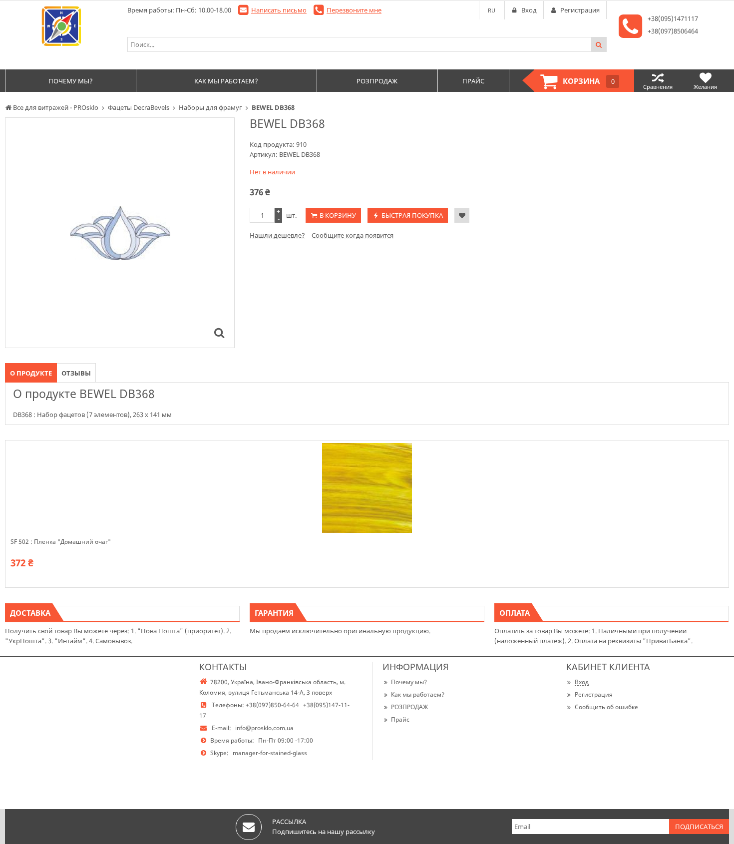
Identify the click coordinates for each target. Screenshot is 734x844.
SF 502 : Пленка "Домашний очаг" (60, 542)
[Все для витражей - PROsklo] (61, 26)
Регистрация (594, 694)
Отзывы (76, 373)
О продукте (31, 373)
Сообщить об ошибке (606, 707)
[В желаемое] (461, 215)
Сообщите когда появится (352, 235)
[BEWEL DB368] (219, 333)
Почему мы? (409, 682)
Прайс (400, 719)
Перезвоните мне (354, 9)
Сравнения (658, 86)
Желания (705, 86)
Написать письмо (279, 9)
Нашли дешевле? (277, 235)
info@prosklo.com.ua (264, 728)
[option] (119, 233)
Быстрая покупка (412, 215)
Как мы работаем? (417, 694)
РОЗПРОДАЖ (409, 707)
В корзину (338, 215)
